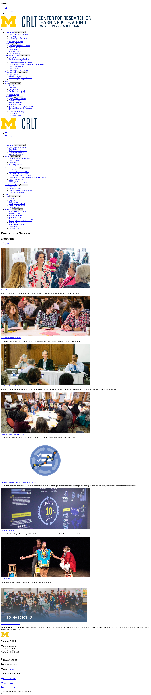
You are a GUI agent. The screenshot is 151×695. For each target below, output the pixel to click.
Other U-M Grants (15, 76)
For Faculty (13, 57)
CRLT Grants (13, 74)
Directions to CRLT (8, 679)
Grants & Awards (11, 72)
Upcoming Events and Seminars (19, 46)
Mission (11, 85)
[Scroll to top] (1, 693)
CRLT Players (13, 68)
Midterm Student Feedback (18, 38)
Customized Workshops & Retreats (20, 63)
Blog (6, 81)
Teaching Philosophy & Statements (20, 108)
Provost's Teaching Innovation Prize (20, 78)
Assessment (13, 113)
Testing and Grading (15, 104)
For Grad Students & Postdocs (19, 59)
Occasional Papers (15, 115)
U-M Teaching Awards (16, 80)
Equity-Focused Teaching (17, 99)
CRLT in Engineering (16, 66)
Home (7, 243)
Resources (8, 97)
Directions (12, 87)
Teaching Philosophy (16, 42)
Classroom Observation (16, 40)
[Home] (19, 129)
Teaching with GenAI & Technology (21, 106)
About (7, 83)
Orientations (13, 49)
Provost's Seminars (15, 53)
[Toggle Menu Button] (1, 29)
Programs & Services (12, 55)
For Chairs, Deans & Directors (19, 61)
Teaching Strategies (15, 102)
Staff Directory (14, 89)
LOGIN (9, 12)
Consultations (9, 32)
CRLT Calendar (14, 47)
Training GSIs (13, 110)
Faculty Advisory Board (17, 91)
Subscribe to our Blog (9, 688)
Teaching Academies (15, 51)
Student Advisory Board (17, 93)
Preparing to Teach (15, 100)
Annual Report (14, 95)
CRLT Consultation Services (18, 34)
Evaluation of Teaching (16, 112)
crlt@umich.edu (13, 669)
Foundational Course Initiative (19, 70)
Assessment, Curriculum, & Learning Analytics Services (27, 64)
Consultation (13, 36)
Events (7, 44)
